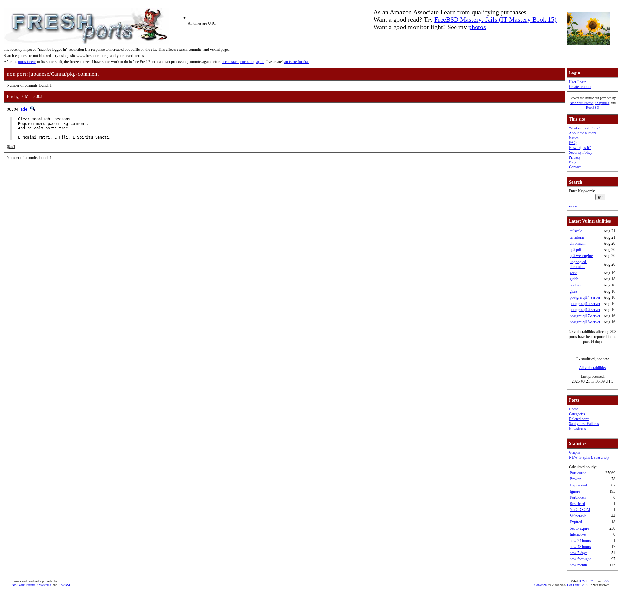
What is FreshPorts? (584, 128)
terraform (577, 237)
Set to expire (579, 528)
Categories (577, 414)
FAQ (573, 142)
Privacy (575, 157)
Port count (578, 473)
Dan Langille (575, 584)
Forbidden (578, 497)
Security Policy (580, 152)
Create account (580, 86)
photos (477, 26)
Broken (575, 479)
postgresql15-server (585, 303)
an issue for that (296, 62)
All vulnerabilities (592, 367)
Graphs (574, 452)
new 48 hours (580, 546)
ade (23, 109)
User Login (577, 82)
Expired (576, 522)
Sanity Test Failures (584, 423)
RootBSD (592, 107)
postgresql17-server (585, 316)
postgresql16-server (585, 309)
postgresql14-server (585, 297)
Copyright (540, 584)
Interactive (578, 534)
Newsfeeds (577, 428)
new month (578, 565)
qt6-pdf (575, 249)
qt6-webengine (581, 255)
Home (573, 409)
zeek (573, 273)
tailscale (576, 231)
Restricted (577, 503)
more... (574, 206)
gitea (573, 291)
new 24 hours (580, 540)
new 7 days (578, 553)
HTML (583, 581)
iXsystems (602, 103)
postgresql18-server (585, 322)
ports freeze (27, 62)
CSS (593, 581)
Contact (575, 167)
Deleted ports (579, 419)
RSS (606, 581)
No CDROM (580, 510)
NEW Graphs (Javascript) (589, 457)
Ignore (575, 491)
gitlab (574, 279)
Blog (572, 162)
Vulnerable (578, 516)
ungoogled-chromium (578, 264)
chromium (577, 243)
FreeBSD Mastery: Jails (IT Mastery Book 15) (495, 19)
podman (576, 285)
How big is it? (580, 147)
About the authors (582, 133)
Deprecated (578, 485)
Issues (574, 138)
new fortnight (580, 559)
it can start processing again (243, 62)
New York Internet (581, 103)
